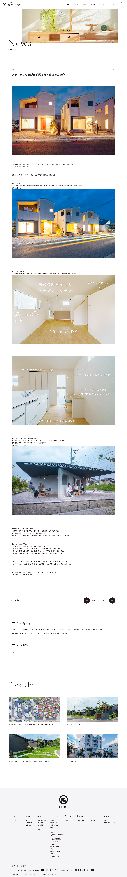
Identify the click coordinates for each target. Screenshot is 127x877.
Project (14, 629)
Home (68, 4)
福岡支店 (53, 832)
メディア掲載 (86, 629)
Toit (32, 629)
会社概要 (40, 825)
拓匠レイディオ (16, 633)
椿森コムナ (38, 633)
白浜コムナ (54, 849)
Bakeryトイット (55, 846)
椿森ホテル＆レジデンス (51, 633)
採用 (25, 633)
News (76, 4)
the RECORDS (23, 629)
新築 (30, 633)
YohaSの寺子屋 (55, 856)
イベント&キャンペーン (50, 629)
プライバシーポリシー (109, 822)
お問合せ (106, 820)
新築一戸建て (54, 825)
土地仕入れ (54, 822)
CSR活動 (40, 830)
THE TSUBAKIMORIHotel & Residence (56, 838)
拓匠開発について (42, 820)
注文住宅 (64, 633)
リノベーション (97, 629)
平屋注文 (53, 827)
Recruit (102, 4)
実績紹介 (67, 820)
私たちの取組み (82, 820)
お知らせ (63, 629)
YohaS (38, 629)
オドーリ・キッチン (56, 851)
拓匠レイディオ (29, 825)
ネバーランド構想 (73, 629)
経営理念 (40, 822)
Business (93, 4)
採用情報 (93, 820)
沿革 (39, 827)
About (83, 4)
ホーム (14, 820)
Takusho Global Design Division (57, 835)
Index (17, 600)
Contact (111, 4)
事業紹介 (53, 820)
